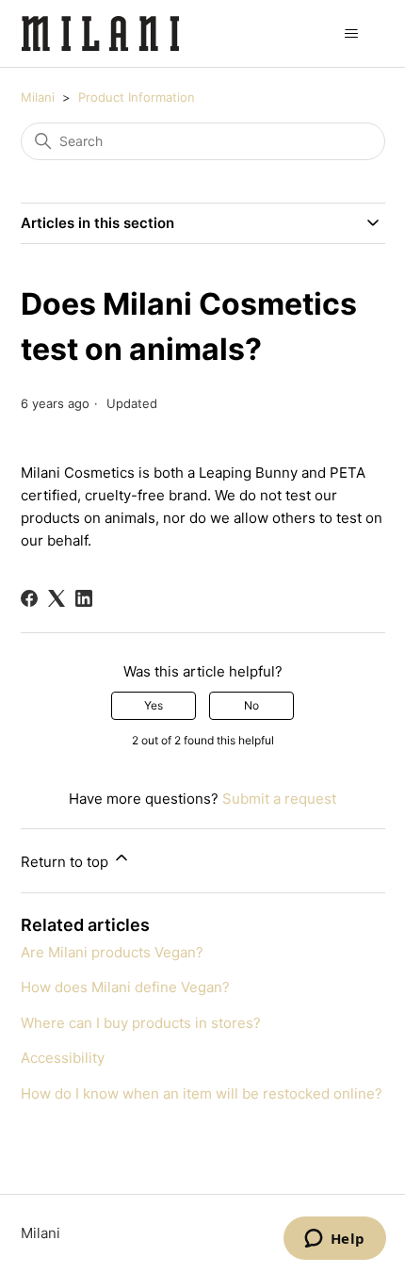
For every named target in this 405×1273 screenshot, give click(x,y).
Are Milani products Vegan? (112, 952)
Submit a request (279, 799)
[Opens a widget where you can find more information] (334, 1240)
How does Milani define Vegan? (125, 987)
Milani (38, 97)
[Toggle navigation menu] (351, 34)
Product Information (136, 97)
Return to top (66, 862)
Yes (153, 705)
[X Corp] (56, 598)
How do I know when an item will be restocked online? (201, 1093)
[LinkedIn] (83, 598)
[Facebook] (29, 598)
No (251, 705)
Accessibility (63, 1058)
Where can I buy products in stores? (141, 1023)
